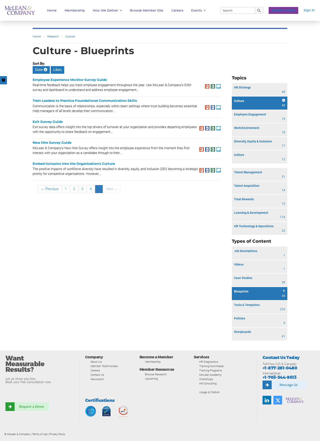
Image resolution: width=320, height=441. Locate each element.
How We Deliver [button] (105, 10)
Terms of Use (39, 434)
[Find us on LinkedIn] (267, 400)
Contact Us (97, 374)
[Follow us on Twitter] (277, 400)
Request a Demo (31, 406)
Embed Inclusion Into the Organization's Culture (74, 164)
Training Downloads (211, 366)
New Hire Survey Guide (52, 142)
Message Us (289, 385)
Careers (95, 370)
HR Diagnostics (208, 361)
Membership (75, 10)
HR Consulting (208, 383)
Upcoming (151, 378)
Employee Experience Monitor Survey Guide (70, 80)
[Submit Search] (259, 10)
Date (39, 69)
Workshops (206, 379)
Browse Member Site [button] (146, 10)
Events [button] (196, 10)
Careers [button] (177, 10)
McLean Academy (210, 374)
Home (52, 10)
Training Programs (210, 370)
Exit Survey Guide (48, 122)
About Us (96, 361)
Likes (57, 69)
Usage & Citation (209, 392)
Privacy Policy (57, 434)
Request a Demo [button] (283, 10)
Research (53, 36)
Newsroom (97, 379)
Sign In (309, 10)
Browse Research (156, 374)
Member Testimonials (104, 366)
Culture (70, 36)
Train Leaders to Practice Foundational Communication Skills (85, 101)
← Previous (50, 189)
